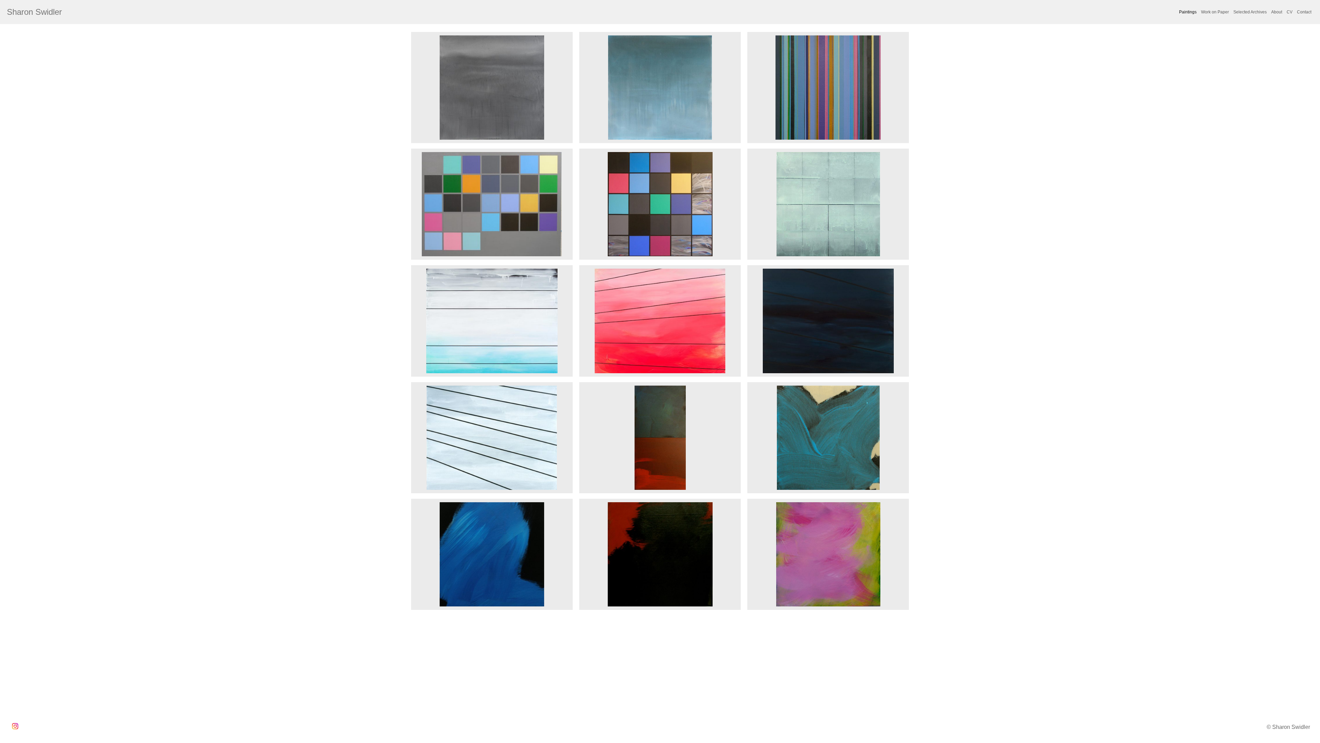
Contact (1304, 12)
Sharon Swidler (34, 12)
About (1276, 12)
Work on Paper (1215, 12)
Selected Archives (1250, 12)
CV (1289, 12)
